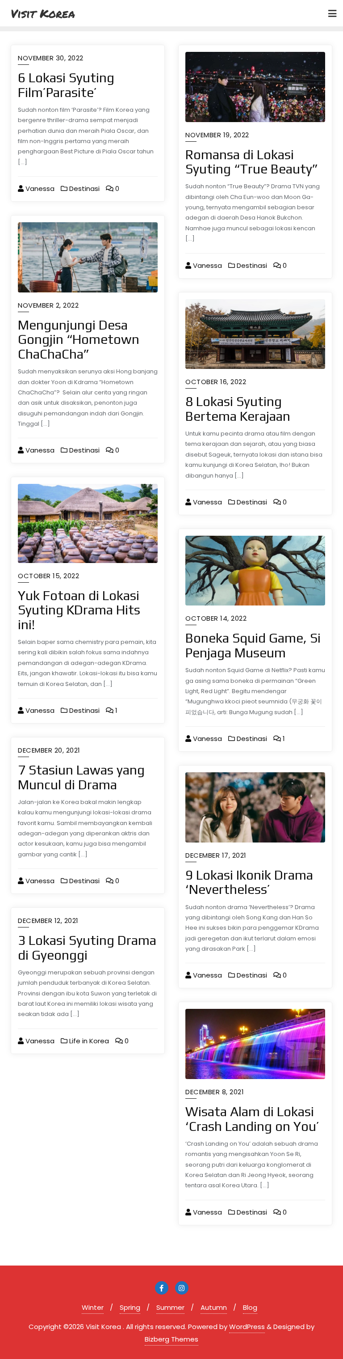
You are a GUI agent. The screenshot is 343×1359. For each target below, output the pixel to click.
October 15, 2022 (48, 575)
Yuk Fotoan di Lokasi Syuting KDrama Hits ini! (79, 610)
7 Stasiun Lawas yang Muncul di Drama (81, 777)
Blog (250, 1307)
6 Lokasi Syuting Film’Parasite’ (66, 85)
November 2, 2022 (48, 305)
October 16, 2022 (215, 381)
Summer (170, 1307)
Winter (93, 1307)
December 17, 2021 (216, 855)
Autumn (214, 1307)
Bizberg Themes (171, 1339)
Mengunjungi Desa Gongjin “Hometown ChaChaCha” (78, 339)
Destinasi (83, 188)
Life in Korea (88, 1041)
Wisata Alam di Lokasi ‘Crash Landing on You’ (252, 1119)
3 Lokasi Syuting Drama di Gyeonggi (87, 947)
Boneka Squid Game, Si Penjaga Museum (253, 645)
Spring (130, 1307)
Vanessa (39, 188)
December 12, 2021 (48, 920)
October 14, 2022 (216, 618)
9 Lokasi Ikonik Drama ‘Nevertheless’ (249, 882)
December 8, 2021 (214, 1092)
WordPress (247, 1326)
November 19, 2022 (217, 135)
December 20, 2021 (49, 750)
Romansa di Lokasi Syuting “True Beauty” (251, 162)
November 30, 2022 (51, 58)
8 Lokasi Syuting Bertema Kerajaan (237, 409)
